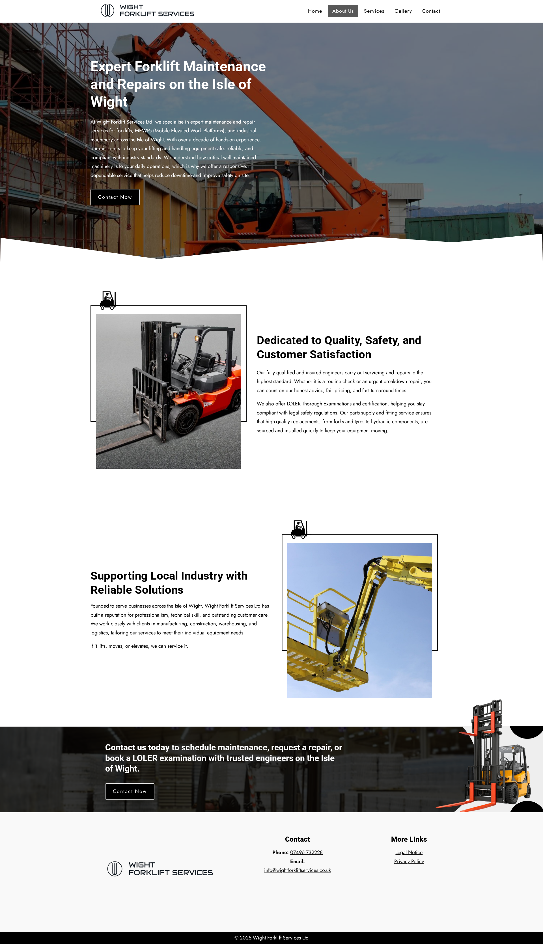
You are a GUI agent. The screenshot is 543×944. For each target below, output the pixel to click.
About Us (343, 11)
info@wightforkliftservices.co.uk (297, 870)
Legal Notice (409, 852)
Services (374, 11)
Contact (431, 11)
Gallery (403, 11)
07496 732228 (306, 852)
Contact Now (115, 197)
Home (315, 11)
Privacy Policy (409, 861)
